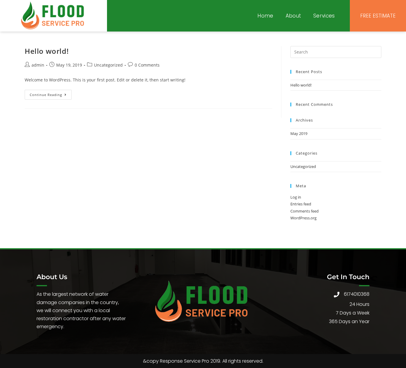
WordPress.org (303, 218)
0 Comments (147, 65)
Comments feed (304, 211)
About (293, 15)
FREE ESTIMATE (378, 15)
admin (38, 65)
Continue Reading (51, 93)
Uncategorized (108, 65)
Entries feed (300, 204)
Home (265, 15)
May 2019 (298, 133)
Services (324, 15)
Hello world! (47, 51)
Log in (295, 197)
